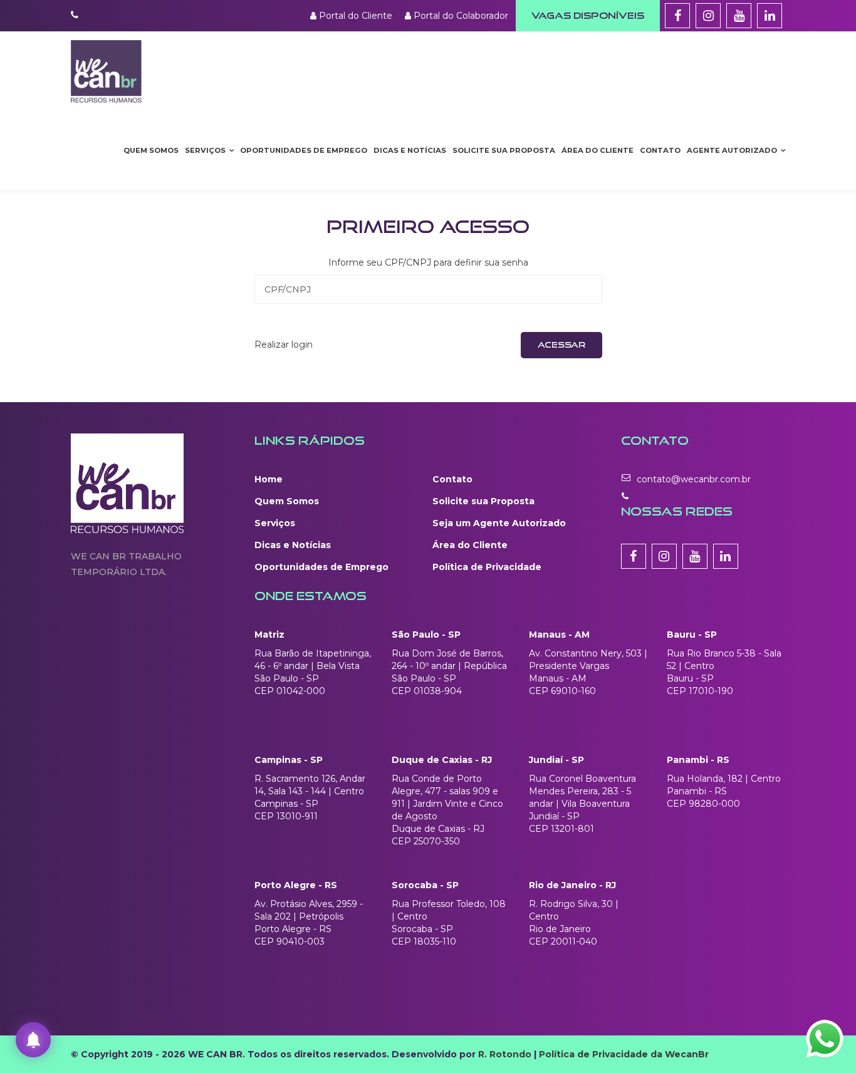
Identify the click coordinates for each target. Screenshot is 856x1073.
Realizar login (283, 344)
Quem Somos (151, 150)
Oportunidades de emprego (303, 150)
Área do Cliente (597, 150)
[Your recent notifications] (33, 1039)
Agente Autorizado (732, 150)
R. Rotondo (504, 1054)
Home (268, 479)
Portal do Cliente (354, 15)
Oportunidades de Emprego (321, 567)
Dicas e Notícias (409, 150)
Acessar (561, 344)
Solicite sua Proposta (483, 501)
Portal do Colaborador (459, 15)
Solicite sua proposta (503, 150)
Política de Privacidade (486, 567)
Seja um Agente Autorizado (499, 523)
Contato (660, 150)
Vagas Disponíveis (587, 15)
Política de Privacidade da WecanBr (624, 1054)
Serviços (205, 150)
